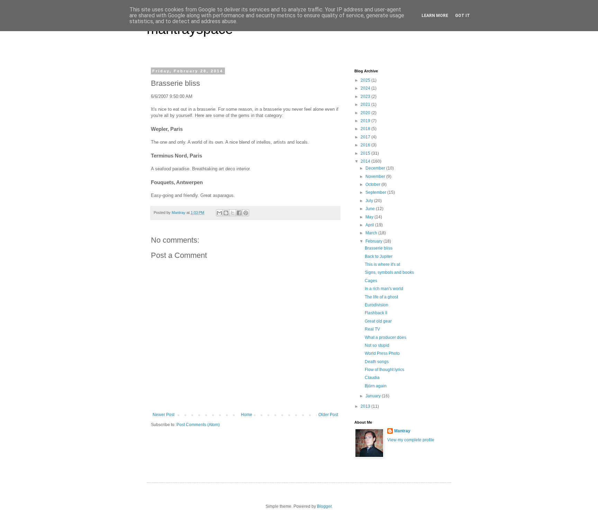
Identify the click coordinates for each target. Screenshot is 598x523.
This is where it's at (382, 264)
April (370, 225)
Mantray (402, 431)
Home (246, 414)
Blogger (324, 506)
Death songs (377, 361)
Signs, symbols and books (389, 272)
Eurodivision (376, 305)
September (376, 192)
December (375, 168)
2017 (366, 137)
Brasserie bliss (378, 248)
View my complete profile (410, 440)
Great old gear (378, 321)
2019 (366, 120)
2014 (366, 161)
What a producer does (385, 337)
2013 (366, 406)
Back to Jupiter (378, 256)
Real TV (372, 329)
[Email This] (219, 212)
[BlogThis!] (226, 212)
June (370, 208)
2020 (366, 112)
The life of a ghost (381, 297)
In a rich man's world (384, 288)
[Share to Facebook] (239, 212)
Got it (462, 15)
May (369, 217)
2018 (366, 128)
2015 (366, 153)
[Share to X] (232, 212)
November (375, 176)
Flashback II (376, 312)
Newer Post (163, 414)
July (369, 200)
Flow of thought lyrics (384, 369)
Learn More (435, 15)
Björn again (376, 386)
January (373, 396)
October (373, 184)
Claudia (372, 377)
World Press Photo (382, 353)
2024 (366, 88)
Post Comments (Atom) (198, 424)
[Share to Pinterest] (245, 212)
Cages (371, 280)
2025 (366, 80)
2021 (366, 104)
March (371, 233)
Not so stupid (377, 345)
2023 (366, 96)
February (374, 241)
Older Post (328, 414)
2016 (366, 145)
